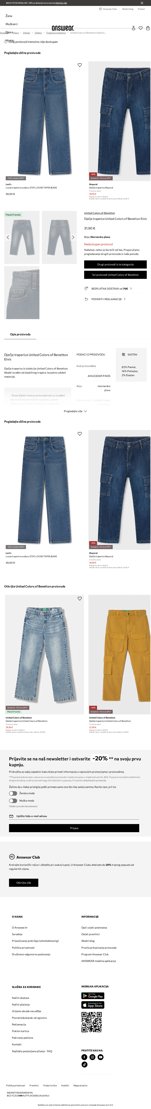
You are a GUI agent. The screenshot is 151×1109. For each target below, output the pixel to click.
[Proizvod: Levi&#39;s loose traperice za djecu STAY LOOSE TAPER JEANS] (44, 121)
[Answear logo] (63, 28)
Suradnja (17, 934)
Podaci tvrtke (50, 1105)
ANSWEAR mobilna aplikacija (65, 965)
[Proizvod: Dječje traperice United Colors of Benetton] (44, 655)
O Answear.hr (20, 927)
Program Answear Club (67, 957)
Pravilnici (34, 1105)
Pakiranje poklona (105, 970)
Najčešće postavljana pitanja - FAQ (107, 985)
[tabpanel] (75, 377)
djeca (9, 32)
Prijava (74, 828)
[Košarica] (148, 28)
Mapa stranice (80, 1105)
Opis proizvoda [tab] (20, 334)
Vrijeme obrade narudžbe (109, 940)
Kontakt (100, 977)
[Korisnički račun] (133, 28)
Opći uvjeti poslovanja (66, 927)
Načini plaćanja (104, 934)
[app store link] (23, 1024)
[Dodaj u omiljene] (79, 65)
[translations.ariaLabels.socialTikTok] (15, 1084)
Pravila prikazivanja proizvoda (65, 949)
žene (9, 16)
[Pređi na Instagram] (23, 1077)
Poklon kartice (103, 963)
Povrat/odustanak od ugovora (107, 949)
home (10, 40)
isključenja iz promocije (94, 780)
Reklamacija (102, 957)
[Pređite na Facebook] (15, 1077)
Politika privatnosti (23, 950)
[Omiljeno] (140, 28)
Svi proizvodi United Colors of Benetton (115, 274)
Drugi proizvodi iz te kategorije (115, 264)
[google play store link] (23, 1015)
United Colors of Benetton (99, 212)
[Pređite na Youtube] (31, 1077)
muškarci (12, 24)
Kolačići (65, 1105)
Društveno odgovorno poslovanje (24, 959)
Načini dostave (103, 927)
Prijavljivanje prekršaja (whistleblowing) (25, 942)
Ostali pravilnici (63, 934)
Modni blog (60, 940)
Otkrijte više (23, 882)
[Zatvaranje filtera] (142, 3)
